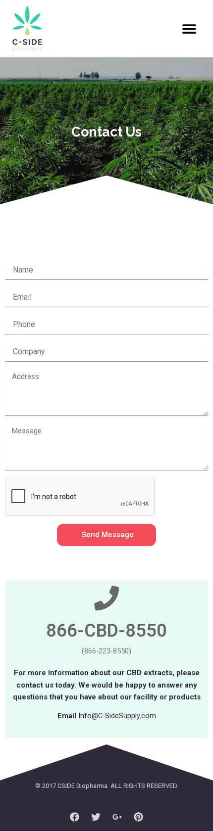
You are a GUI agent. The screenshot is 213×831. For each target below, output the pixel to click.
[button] (189, 29)
